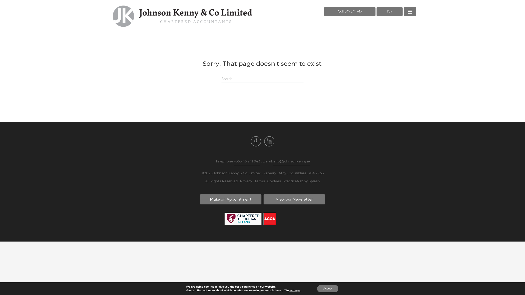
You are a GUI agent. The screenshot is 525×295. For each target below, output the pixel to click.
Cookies (274, 181)
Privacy (246, 181)
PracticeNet (293, 181)
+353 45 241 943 (247, 161)
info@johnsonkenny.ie (291, 161)
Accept (327, 288)
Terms (259, 181)
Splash (314, 181)
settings (295, 290)
